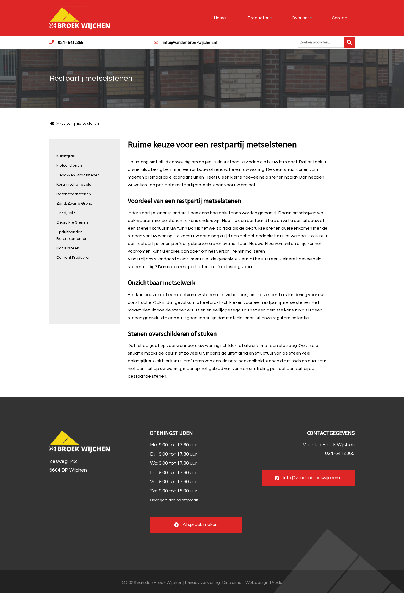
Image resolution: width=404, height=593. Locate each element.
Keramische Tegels (73, 184)
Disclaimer (232, 582)
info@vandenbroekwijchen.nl (189, 42)
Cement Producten (73, 258)
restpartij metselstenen (286, 302)
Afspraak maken (200, 524)
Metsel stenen (69, 166)
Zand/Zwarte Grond (74, 203)
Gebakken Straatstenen (78, 175)
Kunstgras (65, 156)
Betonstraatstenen (73, 194)
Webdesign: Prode (264, 582)
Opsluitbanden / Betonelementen (71, 235)
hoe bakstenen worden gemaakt (243, 213)
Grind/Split (65, 213)
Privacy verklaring (202, 582)
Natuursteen (67, 248)
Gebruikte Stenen (72, 222)
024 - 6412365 (70, 42)
